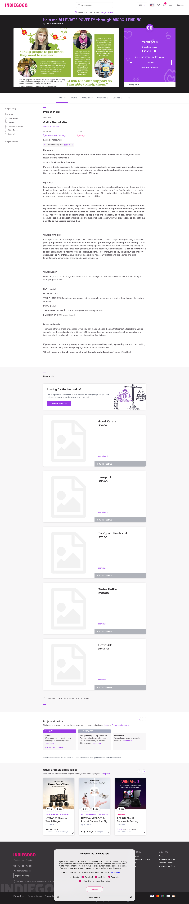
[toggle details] (74, 834)
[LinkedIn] (30, 866)
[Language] (152, 5)
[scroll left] (139, 719)
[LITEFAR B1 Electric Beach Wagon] (58, 793)
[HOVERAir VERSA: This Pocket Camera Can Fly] (94, 793)
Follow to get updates (54, 747)
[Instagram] (27, 866)
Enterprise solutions (167, 866)
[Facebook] (14, 866)
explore (106, 774)
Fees (161, 856)
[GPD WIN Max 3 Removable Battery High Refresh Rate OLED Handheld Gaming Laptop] (130, 793)
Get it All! (11, 134)
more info (47, 126)
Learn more (49, 743)
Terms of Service (35, 896)
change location (106, 12)
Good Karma (13, 118)
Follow (150, 63)
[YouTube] (22, 866)
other (81, 135)
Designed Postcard (16, 126)
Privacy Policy (19, 896)
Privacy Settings (51, 896)
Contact (135, 856)
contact (56, 126)
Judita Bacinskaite (54, 23)
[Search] (79, 5)
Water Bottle (13, 130)
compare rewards (59, 403)
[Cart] (158, 5)
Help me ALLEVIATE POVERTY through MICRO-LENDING (92, 19)
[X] (18, 866)
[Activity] (164, 5)
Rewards (9, 114)
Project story (10, 108)
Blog (134, 863)
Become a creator (166, 863)
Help (106, 725)
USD (140, 5)
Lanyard (11, 122)
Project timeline (11, 142)
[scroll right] (144, 719)
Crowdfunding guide (120, 725)
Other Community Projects (54, 135)
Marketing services (167, 859)
